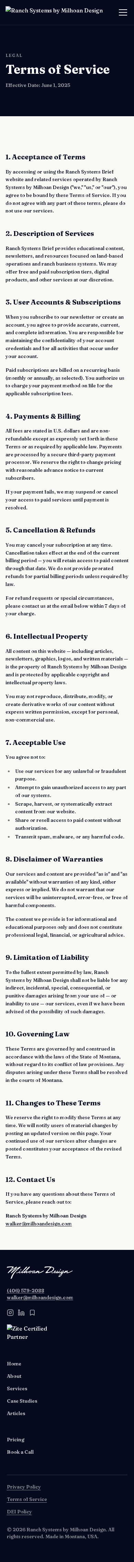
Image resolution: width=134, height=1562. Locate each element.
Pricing (15, 1439)
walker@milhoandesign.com (38, 1224)
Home (14, 1364)
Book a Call (20, 1452)
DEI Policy (19, 1512)
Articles (16, 1413)
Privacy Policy (24, 1487)
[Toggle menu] (123, 12)
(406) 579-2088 (25, 1290)
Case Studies (22, 1401)
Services (17, 1388)
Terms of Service (27, 1499)
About (14, 1376)
